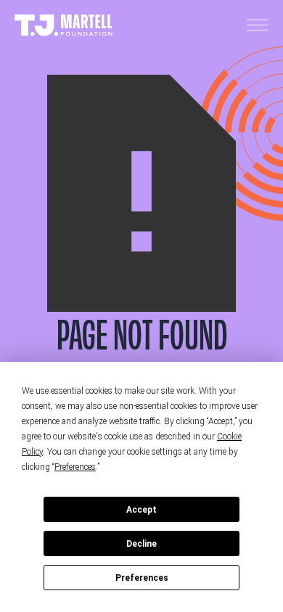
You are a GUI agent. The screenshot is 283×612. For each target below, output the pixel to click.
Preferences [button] (75, 467)
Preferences (141, 578)
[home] (63, 26)
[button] (257, 25)
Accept (141, 510)
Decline (141, 544)
